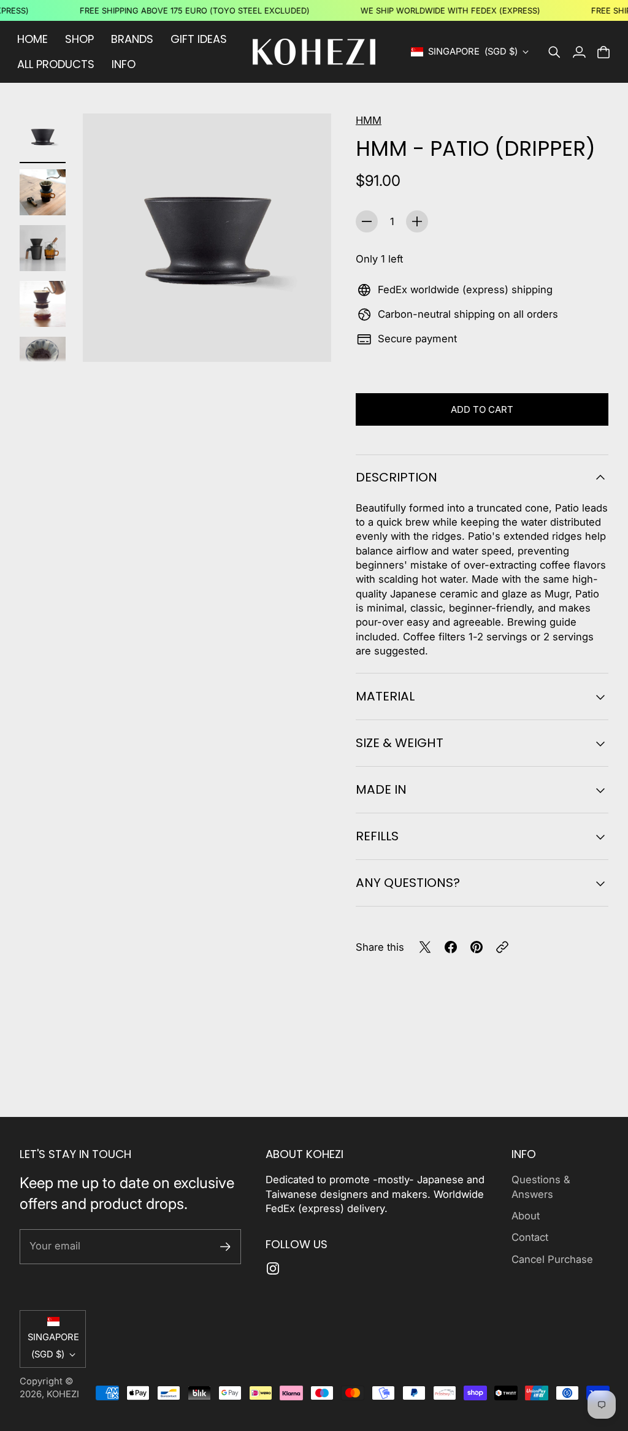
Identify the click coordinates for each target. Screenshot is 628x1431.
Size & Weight (399, 742)
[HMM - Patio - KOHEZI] (207, 237)
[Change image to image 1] (43, 136)
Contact (529, 1237)
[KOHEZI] (314, 52)
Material (385, 696)
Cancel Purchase (552, 1259)
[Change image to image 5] (43, 360)
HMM (368, 120)
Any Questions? (408, 882)
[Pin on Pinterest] (476, 947)
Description (396, 477)
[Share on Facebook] (451, 947)
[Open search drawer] (554, 52)
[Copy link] (502, 947)
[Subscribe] (225, 1247)
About (525, 1216)
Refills (377, 836)
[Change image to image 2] (43, 192)
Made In (381, 789)
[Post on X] (425, 947)
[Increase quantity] (417, 221)
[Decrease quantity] (367, 221)
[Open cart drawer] (603, 52)
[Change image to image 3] (43, 248)
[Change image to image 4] (43, 304)
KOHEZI (63, 1394)
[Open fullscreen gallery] (307, 338)
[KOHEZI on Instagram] (273, 1268)
